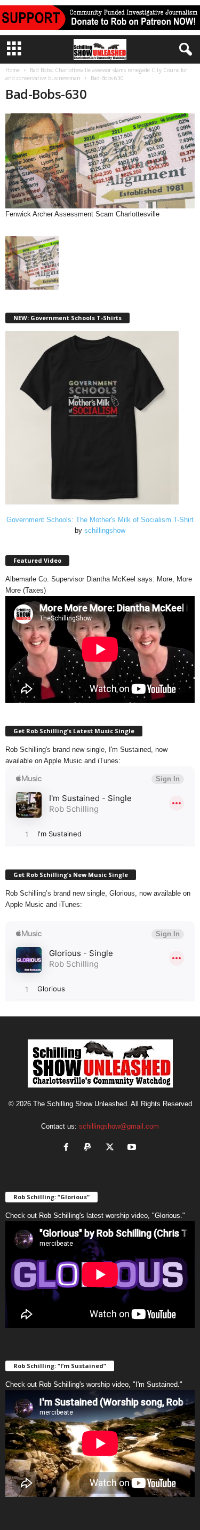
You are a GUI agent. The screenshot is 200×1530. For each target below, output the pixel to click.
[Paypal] (90, 1148)
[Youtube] (133, 1148)
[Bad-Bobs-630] (100, 160)
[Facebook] (68, 1148)
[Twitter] (112, 1148)
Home (12, 70)
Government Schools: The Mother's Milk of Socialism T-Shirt (100, 520)
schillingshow (104, 530)
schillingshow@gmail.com (119, 1126)
